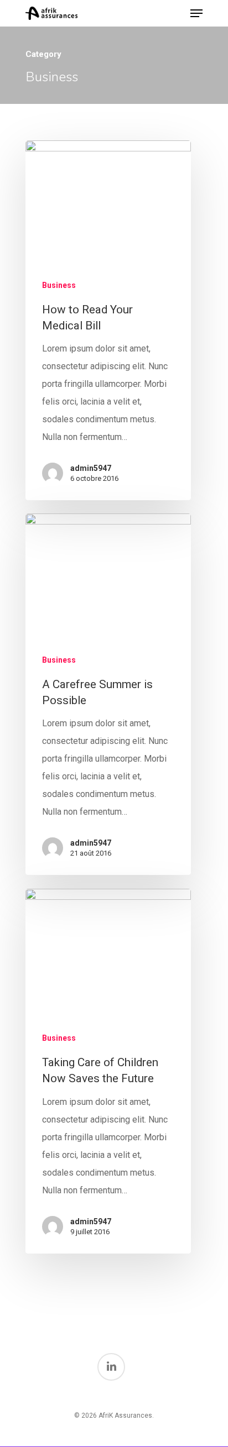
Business (59, 285)
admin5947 (90, 468)
